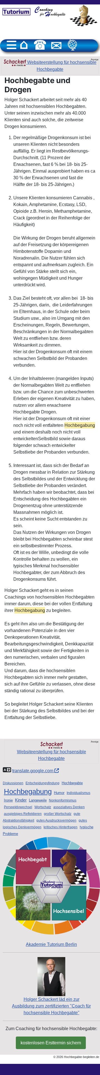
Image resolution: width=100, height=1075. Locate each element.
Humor (59, 793)
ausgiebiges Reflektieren (23, 814)
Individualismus (78, 793)
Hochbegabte (72, 783)
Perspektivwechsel (18, 807)
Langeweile (38, 800)
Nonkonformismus (62, 800)
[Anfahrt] (72, 44)
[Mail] (56, 44)
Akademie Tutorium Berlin (51, 944)
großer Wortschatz (57, 814)
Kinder (21, 800)
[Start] (24, 44)
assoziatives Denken (69, 807)
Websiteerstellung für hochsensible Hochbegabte (61, 66)
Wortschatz (42, 807)
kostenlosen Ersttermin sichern (51, 1042)
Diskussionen (13, 783)
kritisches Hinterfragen (61, 827)
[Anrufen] (40, 44)
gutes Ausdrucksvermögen (56, 820)
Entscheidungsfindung (42, 783)
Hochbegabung (28, 791)
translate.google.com (33, 770)
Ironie (8, 800)
